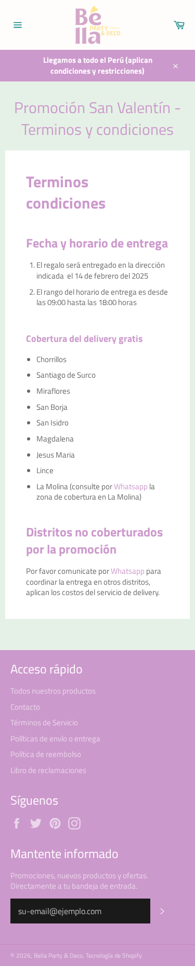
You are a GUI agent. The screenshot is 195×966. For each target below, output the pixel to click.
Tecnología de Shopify (114, 955)
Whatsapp (131, 486)
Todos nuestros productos (53, 691)
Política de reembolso (45, 754)
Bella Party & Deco (58, 955)
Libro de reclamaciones (48, 770)
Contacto (25, 707)
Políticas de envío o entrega (55, 738)
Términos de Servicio (44, 722)
